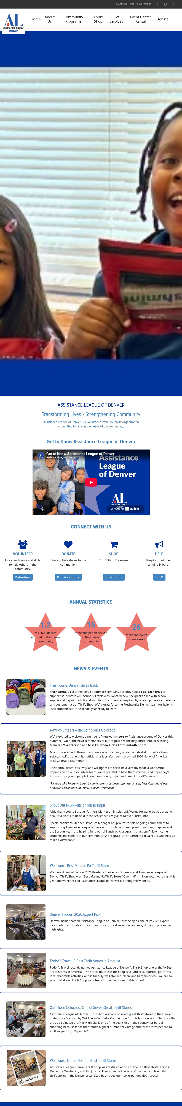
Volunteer (22, 577)
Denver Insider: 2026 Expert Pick (75, 914)
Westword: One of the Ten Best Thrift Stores (83, 1061)
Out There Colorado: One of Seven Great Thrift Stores (91, 1008)
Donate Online (68, 577)
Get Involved (116, 19)
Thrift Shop (98, 19)
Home (36, 19)
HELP (159, 577)
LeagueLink (143, 4)
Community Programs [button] (73, 19)
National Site (125, 4)
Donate (162, 19)
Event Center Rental (140, 19)
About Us (50, 19)
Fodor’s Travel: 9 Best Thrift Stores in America (85, 961)
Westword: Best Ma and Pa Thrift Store (79, 866)
